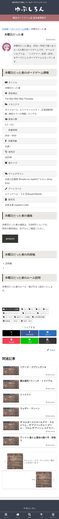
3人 (39, 309)
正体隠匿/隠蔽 (39, 317)
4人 (46, 309)
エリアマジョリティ (12, 313)
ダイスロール (30, 313)
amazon (10, 238)
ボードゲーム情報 (12, 309)
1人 (25, 309)
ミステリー (43, 313)
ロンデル (8, 317)
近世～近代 (27, 321)
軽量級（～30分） (12, 321)
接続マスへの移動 (23, 317)
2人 (32, 309)
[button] (48, 341)
